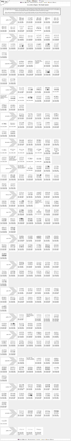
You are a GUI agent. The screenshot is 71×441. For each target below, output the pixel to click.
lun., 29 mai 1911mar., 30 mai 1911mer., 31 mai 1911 (3, 284)
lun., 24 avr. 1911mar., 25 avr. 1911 (47, 249)
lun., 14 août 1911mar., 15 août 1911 (12, 345)
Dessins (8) (50, 2)
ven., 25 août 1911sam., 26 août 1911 (56, 345)
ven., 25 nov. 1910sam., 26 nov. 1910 (3, 136)
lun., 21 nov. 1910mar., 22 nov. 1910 (47, 127)
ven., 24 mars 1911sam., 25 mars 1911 (56, 223)
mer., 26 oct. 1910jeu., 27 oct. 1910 (12, 109)
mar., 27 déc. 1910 (21, 161)
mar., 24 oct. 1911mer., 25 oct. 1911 (47, 398)
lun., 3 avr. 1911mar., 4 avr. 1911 (29, 240)
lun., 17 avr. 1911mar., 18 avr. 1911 (21, 249)
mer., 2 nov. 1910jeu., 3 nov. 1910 (29, 118)
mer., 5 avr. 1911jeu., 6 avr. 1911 (38, 240)
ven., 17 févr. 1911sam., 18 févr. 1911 (21, 205)
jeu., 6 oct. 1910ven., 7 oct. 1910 (38, 92)
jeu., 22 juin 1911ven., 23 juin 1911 (38, 302)
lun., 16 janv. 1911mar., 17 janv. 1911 (21, 179)
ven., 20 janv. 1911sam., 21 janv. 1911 (38, 179)
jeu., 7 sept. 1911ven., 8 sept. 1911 (47, 363)
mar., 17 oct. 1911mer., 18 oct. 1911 (21, 398)
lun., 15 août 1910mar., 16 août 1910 (12, 48)
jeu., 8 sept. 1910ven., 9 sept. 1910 (56, 66)
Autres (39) (45, 2)
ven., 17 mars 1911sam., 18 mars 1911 (30, 223)
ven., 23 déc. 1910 (3, 161)
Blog (29, 1)
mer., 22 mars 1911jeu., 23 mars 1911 (47, 223)
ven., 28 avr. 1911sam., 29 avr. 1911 (3, 258)
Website (35, 1)
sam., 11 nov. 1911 (3, 423)
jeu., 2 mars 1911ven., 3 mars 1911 (30, 214)
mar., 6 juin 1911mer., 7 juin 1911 (38, 293)
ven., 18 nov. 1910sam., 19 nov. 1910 (38, 127)
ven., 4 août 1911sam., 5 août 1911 (38, 337)
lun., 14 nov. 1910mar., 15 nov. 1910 (21, 127)
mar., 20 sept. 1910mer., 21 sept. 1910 (38, 74)
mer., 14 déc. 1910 (21, 152)
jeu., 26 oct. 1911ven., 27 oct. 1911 (56, 398)
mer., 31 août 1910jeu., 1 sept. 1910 (21, 66)
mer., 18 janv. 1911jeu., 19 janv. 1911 (30, 179)
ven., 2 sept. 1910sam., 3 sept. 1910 (30, 66)
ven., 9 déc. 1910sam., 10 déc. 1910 (56, 144)
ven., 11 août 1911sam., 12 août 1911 (3, 345)
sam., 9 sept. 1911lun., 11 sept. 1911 (56, 363)
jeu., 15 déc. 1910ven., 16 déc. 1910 (30, 153)
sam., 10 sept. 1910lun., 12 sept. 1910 (3, 74)
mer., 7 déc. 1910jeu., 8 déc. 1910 (47, 144)
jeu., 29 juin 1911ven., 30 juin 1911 (3, 310)
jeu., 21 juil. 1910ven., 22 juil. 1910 (12, 31)
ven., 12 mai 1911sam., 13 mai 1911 (3, 275)
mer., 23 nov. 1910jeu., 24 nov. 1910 (56, 127)
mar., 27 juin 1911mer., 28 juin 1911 (56, 302)
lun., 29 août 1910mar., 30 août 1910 (3, 57)
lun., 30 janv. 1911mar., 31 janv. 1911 (12, 188)
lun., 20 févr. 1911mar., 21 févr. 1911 (30, 205)
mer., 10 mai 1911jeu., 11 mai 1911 (56, 267)
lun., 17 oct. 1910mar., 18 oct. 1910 (38, 101)
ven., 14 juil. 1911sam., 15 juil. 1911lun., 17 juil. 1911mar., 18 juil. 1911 (56, 320)
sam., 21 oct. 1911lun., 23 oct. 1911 (38, 398)
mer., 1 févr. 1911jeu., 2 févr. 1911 (21, 197)
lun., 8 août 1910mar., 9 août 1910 (47, 39)
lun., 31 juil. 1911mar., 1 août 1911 (21, 337)
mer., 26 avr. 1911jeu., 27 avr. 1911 (56, 249)
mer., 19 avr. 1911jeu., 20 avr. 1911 (30, 249)
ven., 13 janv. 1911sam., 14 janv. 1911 (12, 179)
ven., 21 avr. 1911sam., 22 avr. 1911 (38, 249)
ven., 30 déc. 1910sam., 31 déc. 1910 (47, 162)
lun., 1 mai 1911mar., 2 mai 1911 (20, 267)
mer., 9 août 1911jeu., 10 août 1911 (56, 337)
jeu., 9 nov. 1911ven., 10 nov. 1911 (56, 415)
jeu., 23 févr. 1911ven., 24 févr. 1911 (47, 205)
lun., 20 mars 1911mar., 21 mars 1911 (38, 223)
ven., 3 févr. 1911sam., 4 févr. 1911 (30, 197)
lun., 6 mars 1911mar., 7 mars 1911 (47, 214)
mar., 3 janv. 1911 (30, 170)
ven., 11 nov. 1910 (3, 126)
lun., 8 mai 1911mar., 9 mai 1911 (47, 267)
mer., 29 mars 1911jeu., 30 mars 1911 (12, 232)
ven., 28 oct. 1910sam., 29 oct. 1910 (21, 109)
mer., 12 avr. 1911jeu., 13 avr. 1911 (3, 249)
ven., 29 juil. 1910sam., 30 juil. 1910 (47, 31)
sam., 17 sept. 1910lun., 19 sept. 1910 (30, 74)
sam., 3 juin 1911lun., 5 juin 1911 (29, 293)
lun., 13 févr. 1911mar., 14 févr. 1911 (3, 205)
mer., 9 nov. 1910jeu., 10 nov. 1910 (56, 118)
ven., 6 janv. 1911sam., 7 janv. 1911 (47, 171)
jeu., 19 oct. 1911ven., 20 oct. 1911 (30, 398)
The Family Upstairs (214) (34, 2)
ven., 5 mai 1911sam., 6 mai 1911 (38, 267)
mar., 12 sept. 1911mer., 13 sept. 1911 (3, 372)
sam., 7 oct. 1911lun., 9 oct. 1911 (47, 389)
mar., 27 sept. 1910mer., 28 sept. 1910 (3, 83)
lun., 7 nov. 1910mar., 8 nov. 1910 (47, 118)
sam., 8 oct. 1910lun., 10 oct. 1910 (47, 92)
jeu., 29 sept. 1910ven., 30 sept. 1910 (12, 83)
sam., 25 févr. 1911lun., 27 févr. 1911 (56, 205)
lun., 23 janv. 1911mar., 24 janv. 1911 (47, 179)
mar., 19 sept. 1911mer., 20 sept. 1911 (30, 372)
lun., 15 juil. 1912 (38, 432)
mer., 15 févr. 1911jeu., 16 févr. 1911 (12, 205)
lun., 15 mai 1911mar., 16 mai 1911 (12, 275)
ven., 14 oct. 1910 (21, 100)
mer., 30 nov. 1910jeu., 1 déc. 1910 (21, 144)
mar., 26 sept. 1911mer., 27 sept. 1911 (56, 372)
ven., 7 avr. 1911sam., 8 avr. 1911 (47, 240)
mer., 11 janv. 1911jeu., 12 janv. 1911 (3, 179)
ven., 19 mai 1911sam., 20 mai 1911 (30, 275)
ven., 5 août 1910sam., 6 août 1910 (38, 39)
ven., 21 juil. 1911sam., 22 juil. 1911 (12, 328)
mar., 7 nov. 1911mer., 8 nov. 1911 (47, 415)
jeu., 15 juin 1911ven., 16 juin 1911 (12, 302)
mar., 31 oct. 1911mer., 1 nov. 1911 (21, 415)
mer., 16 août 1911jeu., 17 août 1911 (21, 345)
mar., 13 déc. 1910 (12, 152)
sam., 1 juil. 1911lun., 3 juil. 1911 (21, 319)
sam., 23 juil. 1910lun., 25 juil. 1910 (21, 31)
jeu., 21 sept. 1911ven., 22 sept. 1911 (38, 372)
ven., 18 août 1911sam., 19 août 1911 (30, 345)
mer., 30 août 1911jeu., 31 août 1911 (12, 354)
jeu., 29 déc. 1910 (38, 161)
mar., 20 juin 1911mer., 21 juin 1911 (30, 302)
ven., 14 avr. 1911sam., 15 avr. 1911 (12, 249)
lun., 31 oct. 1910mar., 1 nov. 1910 (21, 118)
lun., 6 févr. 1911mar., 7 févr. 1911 (38, 197)
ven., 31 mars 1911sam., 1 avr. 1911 (21, 240)
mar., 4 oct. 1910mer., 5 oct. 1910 (29, 92)
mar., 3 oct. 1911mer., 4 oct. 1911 (29, 389)
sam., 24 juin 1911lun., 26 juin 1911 (47, 302)
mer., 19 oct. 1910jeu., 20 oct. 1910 (47, 101)
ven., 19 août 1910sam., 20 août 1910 (30, 48)
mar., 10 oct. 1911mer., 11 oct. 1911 (56, 389)
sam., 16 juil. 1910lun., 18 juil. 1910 (56, 22)
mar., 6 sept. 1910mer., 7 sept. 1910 (47, 66)
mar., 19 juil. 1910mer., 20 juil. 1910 (3, 31)
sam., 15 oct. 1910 (30, 100)
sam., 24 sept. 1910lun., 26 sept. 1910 (56, 74)
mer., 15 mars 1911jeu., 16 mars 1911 (21, 223)
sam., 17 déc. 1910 (38, 152)
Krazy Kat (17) (28, 2)
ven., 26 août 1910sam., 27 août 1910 (56, 48)
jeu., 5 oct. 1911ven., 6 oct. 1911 (38, 389)
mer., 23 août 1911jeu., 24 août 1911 (47, 345)
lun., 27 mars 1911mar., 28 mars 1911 (3, 232)
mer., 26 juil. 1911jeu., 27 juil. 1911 (30, 328)
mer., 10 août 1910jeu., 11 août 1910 (56, 39)
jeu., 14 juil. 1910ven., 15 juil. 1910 (47, 22)
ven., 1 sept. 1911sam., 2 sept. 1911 (21, 363)
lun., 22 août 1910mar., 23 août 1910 (38, 48)
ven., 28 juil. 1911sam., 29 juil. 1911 (38, 328)
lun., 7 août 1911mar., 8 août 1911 (47, 337)
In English (23, 2)
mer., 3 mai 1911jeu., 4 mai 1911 (29, 267)
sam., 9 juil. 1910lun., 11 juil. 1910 (29, 22)
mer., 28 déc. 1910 (30, 161)
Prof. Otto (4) (41, 2)
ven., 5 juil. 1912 (29, 432)
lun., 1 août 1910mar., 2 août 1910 (21, 39)
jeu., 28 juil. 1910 (38, 30)
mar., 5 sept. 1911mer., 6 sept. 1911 (38, 363)
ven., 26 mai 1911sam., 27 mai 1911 (56, 275)
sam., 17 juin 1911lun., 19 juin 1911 (21, 302)
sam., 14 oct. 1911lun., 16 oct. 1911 (12, 398)
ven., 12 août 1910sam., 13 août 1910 (3, 48)
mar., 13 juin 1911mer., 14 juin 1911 (3, 302)
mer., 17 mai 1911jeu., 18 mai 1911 (21, 275)
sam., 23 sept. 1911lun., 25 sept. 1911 (47, 372)
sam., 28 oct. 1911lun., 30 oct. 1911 (3, 406)
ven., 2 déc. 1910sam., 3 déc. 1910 (30, 144)
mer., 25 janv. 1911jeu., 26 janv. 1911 (56, 179)
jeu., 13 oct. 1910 (12, 100)
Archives (42, 1)
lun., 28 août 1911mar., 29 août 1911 (3, 354)
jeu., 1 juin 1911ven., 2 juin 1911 (20, 293)
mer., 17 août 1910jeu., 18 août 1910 (21, 48)
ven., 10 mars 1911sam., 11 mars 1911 (3, 223)
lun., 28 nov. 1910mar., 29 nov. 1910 (12, 136)
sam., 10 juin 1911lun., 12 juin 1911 (56, 293)
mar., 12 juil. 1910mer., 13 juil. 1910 (38, 22)
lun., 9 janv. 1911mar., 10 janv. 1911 (56, 171)
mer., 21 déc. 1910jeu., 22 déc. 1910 (56, 153)
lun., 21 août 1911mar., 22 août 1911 (38, 345)
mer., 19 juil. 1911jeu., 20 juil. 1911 (3, 328)
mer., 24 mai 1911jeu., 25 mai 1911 (47, 275)
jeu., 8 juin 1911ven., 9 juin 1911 (47, 293)
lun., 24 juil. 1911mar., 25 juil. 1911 (21, 328)
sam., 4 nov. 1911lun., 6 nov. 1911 (38, 415)
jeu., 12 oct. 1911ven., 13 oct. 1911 (3, 398)
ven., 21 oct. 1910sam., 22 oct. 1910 (56, 101)
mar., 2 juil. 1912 (20, 432)
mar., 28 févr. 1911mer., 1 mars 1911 (21, 214)
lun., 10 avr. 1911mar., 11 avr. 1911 (56, 240)
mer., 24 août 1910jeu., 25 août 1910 (47, 48)
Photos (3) (54, 2)
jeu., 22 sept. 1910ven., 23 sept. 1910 (47, 74)
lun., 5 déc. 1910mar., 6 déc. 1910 (38, 144)
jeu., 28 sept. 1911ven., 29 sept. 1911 (3, 380)
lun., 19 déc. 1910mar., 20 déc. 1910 (47, 153)
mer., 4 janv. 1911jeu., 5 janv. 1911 (38, 171)
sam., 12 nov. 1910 (12, 126)
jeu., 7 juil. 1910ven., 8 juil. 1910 (20, 22)
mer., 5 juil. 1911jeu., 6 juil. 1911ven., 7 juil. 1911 (38, 319)
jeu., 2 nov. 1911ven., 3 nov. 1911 (29, 415)
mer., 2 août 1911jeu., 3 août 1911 (29, 337)
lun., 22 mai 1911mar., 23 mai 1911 (38, 275)
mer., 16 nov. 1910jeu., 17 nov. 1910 (30, 127)
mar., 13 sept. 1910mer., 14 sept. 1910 (12, 74)
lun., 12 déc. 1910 (3, 152)
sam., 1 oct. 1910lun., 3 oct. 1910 (21, 92)
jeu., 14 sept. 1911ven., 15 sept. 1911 (12, 372)
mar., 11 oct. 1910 (56, 91)
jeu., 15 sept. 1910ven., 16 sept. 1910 (21, 74)
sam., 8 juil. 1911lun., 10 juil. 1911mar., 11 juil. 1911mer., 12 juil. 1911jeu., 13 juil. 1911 (47, 320)
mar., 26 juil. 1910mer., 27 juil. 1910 (30, 31)
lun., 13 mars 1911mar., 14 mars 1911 (12, 223)
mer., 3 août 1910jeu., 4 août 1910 (29, 39)
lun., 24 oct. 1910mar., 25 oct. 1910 (3, 109)
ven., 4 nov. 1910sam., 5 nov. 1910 (38, 118)
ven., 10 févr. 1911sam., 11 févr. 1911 (56, 197)
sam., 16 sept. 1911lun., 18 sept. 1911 (21, 372)
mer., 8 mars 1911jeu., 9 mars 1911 (56, 214)
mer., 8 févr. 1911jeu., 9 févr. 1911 (47, 197)
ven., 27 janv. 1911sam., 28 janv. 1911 (3, 188)
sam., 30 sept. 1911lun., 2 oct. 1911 (21, 389)
